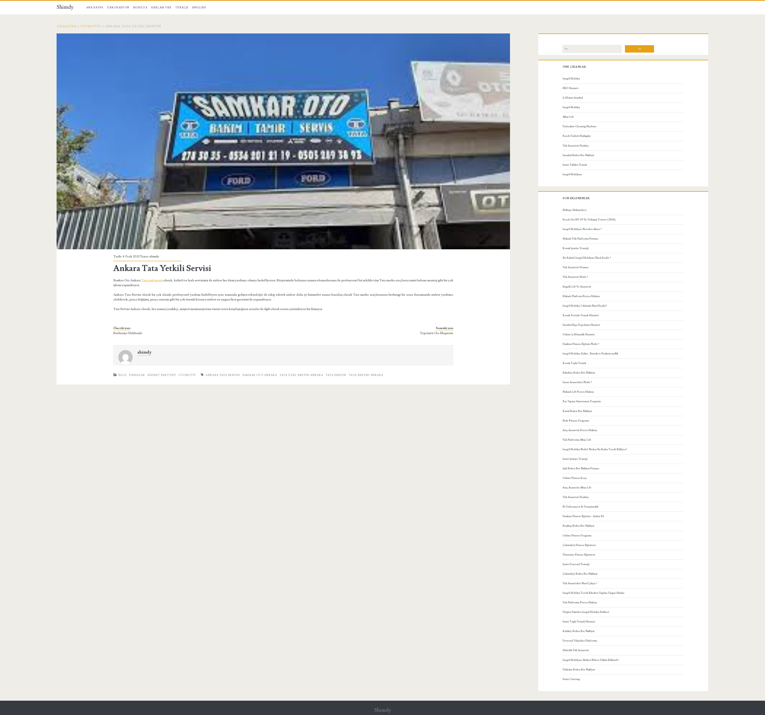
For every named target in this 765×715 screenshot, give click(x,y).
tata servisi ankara (366, 375)
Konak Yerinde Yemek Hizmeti (581, 315)
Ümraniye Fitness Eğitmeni (579, 554)
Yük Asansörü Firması (575, 267)
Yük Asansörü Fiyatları (576, 145)
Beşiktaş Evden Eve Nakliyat (578, 525)
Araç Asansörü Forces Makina (580, 430)
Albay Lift (568, 116)
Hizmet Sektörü (161, 375)
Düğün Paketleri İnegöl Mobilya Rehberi (586, 612)
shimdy (154, 256)
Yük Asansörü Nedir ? (575, 277)
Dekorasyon (118, 7)
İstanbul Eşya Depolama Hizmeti (581, 325)
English (199, 7)
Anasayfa (66, 26)
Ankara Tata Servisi (223, 375)
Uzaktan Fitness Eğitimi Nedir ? (581, 344)
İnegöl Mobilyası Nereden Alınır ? (582, 229)
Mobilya (140, 7)
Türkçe (181, 7)
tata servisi (336, 375)
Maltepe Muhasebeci (574, 210)
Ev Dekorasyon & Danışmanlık (580, 506)
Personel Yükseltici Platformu (580, 640)
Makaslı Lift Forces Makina (578, 391)
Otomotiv (90, 26)
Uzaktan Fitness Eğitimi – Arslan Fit (583, 516)
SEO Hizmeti (570, 88)
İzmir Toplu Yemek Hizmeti (579, 621)
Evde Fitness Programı (576, 420)
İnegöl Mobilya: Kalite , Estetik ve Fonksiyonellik (590, 353)
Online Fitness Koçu (575, 478)
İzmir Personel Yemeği (576, 564)
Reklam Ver (161, 7)
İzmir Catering (571, 679)
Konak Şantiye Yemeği (576, 248)
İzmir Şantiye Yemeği (575, 459)
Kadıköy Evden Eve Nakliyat (578, 631)
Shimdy (65, 7)
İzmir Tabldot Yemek (575, 164)
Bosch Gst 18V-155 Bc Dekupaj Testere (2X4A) (589, 219)
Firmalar (137, 375)
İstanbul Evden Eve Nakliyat (578, 155)
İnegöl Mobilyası (572, 174)
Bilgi (122, 375)
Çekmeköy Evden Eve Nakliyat (580, 573)
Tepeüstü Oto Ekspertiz (436, 333)
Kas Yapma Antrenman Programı (582, 401)
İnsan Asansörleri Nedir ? (577, 382)
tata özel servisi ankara (301, 375)
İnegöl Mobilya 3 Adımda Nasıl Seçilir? (585, 305)
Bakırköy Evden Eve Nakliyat (579, 372)
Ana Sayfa (94, 7)
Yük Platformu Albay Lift (577, 439)
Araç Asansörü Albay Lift (577, 487)
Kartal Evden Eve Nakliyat (577, 411)
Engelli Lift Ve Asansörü (577, 286)
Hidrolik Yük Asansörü (576, 650)
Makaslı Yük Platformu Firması (580, 238)
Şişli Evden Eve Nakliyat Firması (581, 468)
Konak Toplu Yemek (574, 363)
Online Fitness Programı (577, 535)
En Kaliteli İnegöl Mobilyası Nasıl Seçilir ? (587, 257)
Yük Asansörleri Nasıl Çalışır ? (580, 583)
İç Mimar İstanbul (573, 97)
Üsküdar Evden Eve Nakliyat (579, 669)
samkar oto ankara (259, 375)
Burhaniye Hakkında (127, 333)
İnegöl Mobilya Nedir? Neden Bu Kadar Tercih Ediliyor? (595, 449)
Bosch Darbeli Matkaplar (577, 136)
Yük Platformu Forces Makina (580, 602)
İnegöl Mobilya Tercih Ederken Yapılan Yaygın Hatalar (593, 593)
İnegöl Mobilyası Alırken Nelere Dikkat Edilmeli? (591, 660)
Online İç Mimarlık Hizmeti (579, 334)
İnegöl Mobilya (571, 78)
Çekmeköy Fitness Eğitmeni (579, 545)
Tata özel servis (152, 280)
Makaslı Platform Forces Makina (581, 296)
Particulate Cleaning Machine (579, 126)
